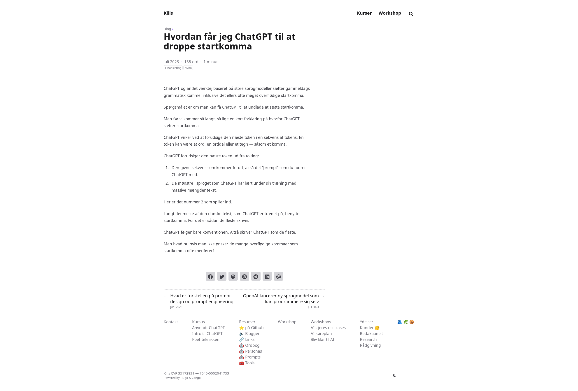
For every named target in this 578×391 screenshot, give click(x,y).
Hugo (184, 378)
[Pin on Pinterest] (244, 276)
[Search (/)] (411, 13)
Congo (196, 378)
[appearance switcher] (395, 375)
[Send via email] (278, 276)
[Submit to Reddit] (256, 276)
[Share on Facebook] (210, 276)
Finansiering (173, 68)
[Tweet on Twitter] (222, 276)
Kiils (168, 13)
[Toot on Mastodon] (233, 276)
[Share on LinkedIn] (267, 276)
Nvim (188, 68)
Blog (167, 28)
